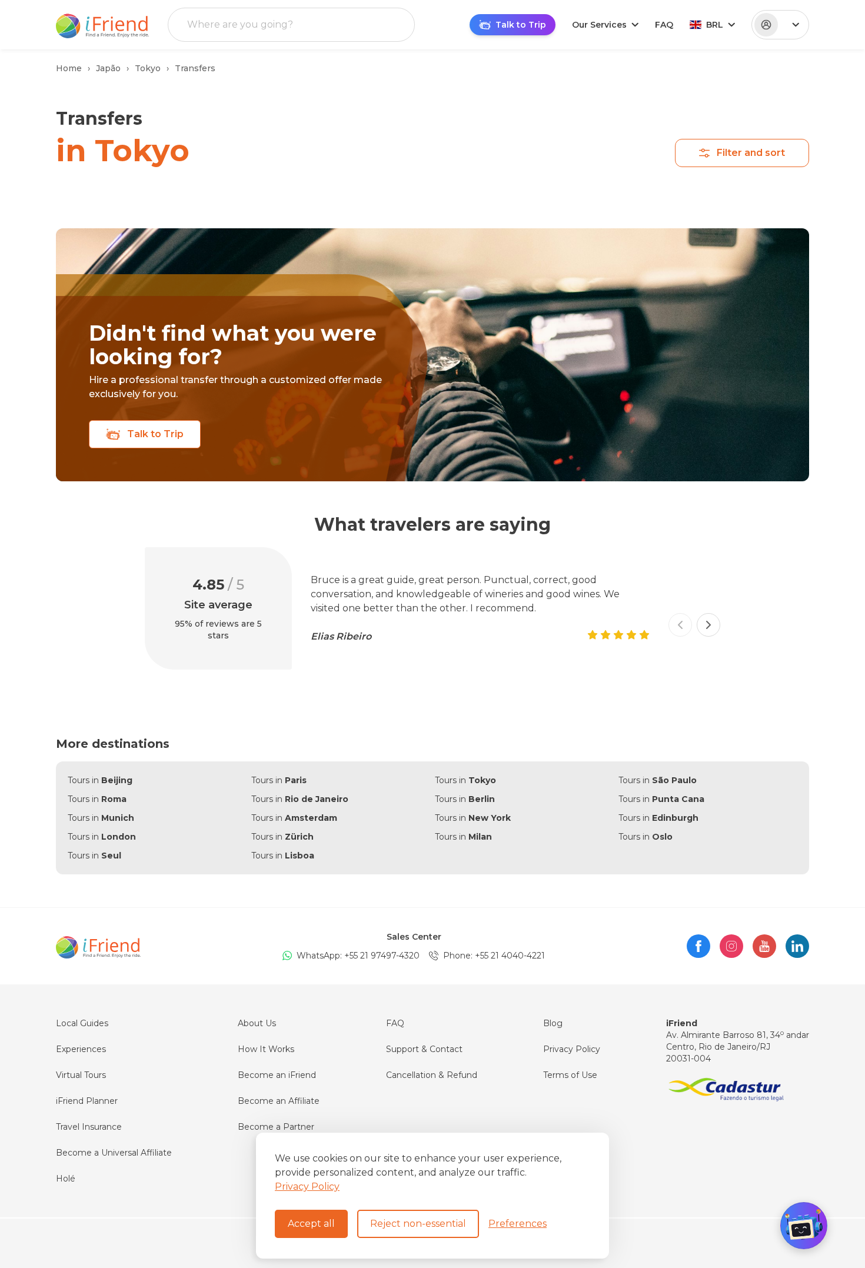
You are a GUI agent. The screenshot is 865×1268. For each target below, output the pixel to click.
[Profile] (780, 24)
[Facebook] (698, 946)
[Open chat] (803, 1225)
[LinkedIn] (797, 946)
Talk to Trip (155, 434)
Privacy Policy (307, 1186)
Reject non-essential (418, 1223)
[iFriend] (98, 946)
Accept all (311, 1223)
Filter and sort (751, 152)
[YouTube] (764, 946)
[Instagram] (731, 946)
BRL (714, 24)
